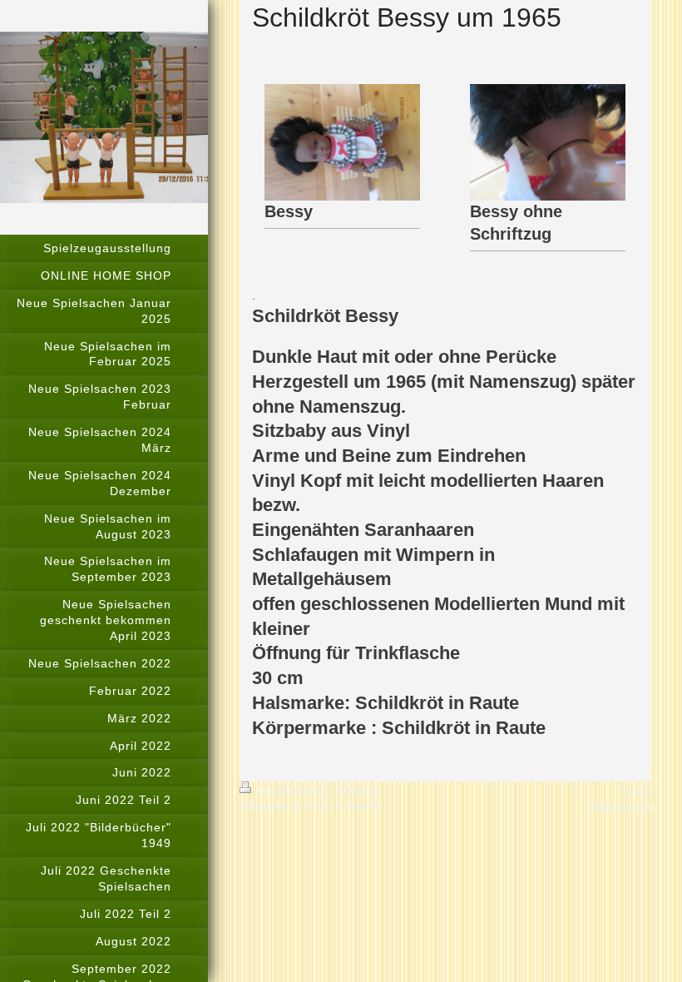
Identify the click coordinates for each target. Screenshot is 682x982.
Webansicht (619, 805)
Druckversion (292, 789)
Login (635, 789)
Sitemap (358, 789)
